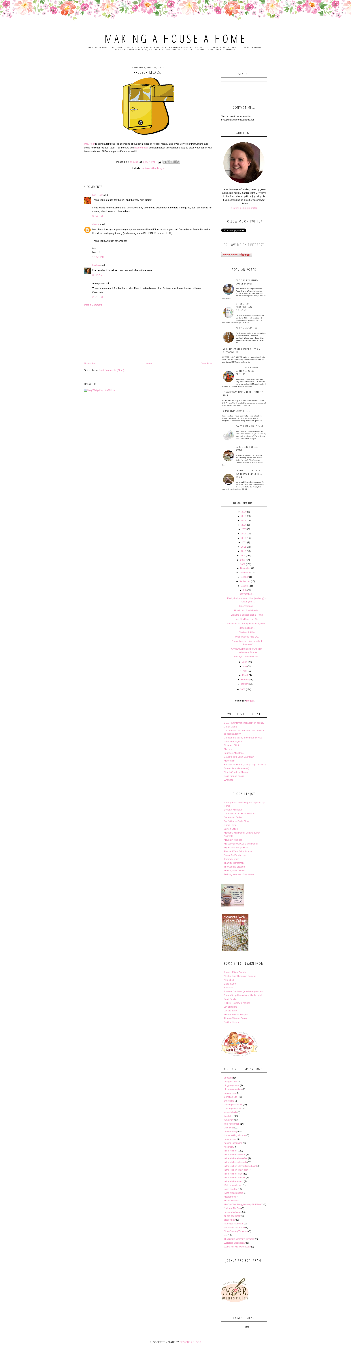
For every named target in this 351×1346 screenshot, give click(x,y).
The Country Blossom (234, 867)
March (245, 675)
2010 (243, 551)
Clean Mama (230, 726)
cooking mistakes (232, 1108)
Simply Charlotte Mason (236, 772)
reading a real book (233, 1223)
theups (95, 224)
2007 (242, 564)
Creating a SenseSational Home (247, 615)
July (245, 590)
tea (225, 1235)
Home (149, 363)
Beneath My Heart (233, 809)
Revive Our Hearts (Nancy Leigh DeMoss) (245, 764)
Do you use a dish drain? (249, 426)
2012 (244, 542)
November (244, 572)
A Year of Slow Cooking (235, 972)
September (244, 581)
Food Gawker (230, 999)
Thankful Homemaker (234, 863)
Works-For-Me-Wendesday (237, 1246)
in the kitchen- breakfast (236, 1158)
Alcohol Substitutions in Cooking (240, 976)
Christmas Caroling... (248, 328)
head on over (141, 147)
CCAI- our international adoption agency (244, 723)
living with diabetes (233, 1193)
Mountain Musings (233, 840)
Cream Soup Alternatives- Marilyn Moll (243, 995)
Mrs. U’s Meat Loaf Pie (247, 619)
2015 (244, 529)
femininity (228, 1120)
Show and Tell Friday (234, 1227)
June (244, 662)
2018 (243, 516)
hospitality (229, 1147)
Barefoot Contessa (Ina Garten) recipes (243, 991)
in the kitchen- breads (234, 1154)
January (245, 684)
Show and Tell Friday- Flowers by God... (246, 623)
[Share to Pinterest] (178, 162)
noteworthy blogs (153, 168)
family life (228, 1116)
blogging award (231, 1085)
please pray (230, 1220)
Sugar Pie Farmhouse (235, 855)
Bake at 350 (230, 984)
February (245, 679)
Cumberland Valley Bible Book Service (243, 737)
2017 (243, 520)
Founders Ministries (234, 753)
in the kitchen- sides (234, 1173)
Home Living (230, 825)
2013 (243, 538)
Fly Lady (228, 749)
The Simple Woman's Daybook (239, 1239)
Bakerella (228, 987)
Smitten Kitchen (231, 1022)
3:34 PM (97, 216)
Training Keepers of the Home (239, 874)
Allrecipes (229, 980)
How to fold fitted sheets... (246, 610)
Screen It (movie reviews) (236, 768)
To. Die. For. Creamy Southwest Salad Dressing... (247, 371)
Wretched (228, 780)
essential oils (230, 1112)
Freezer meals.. (246, 606)
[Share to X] (171, 162)
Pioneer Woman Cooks (235, 1018)
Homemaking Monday (235, 1135)
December (245, 568)
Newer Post (90, 363)
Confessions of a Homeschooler (240, 813)
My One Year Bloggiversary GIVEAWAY (243, 1204)
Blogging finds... (247, 628)
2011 (243, 547)
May (245, 666)
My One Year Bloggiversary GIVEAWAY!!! (244, 307)
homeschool (230, 1139)
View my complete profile (244, 208)
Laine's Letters (231, 829)
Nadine (96, 265)
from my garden (231, 1124)
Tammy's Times (231, 859)
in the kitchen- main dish (236, 1170)
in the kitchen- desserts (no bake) (240, 1166)
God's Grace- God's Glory (236, 821)
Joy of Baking (230, 1007)
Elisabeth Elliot (231, 745)
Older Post (206, 363)
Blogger (250, 701)
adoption (228, 1078)
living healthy (230, 1189)
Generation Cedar (233, 817)
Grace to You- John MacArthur (239, 757)
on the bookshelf (232, 1216)
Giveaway (229, 1127)
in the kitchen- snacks (234, 1177)
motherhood (230, 1197)
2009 (242, 555)
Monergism (229, 760)
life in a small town (233, 1185)
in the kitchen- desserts (235, 1162)
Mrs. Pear (89, 143)
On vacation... (247, 594)
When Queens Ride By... (247, 637)
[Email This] (164, 162)
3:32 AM (97, 275)
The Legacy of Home (234, 870)
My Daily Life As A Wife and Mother (241, 843)
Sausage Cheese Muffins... (246, 656)
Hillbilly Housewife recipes (237, 1003)
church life (229, 1101)
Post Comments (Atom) (111, 370)
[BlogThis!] (168, 162)
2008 (242, 560)
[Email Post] (159, 162)
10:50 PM (98, 257)
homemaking (230, 1131)
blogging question (233, 1089)
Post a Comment (93, 304)
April (245, 671)
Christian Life (230, 1097)
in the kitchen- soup (233, 1181)
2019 (244, 511)
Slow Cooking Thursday (236, 1231)
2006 (242, 689)
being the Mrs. (231, 1081)
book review (230, 1093)
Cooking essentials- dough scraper (247, 282)
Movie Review (231, 1200)
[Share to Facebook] (175, 162)
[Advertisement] (148, 334)
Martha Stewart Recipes (236, 1014)
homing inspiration (233, 1143)
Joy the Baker (230, 1010)
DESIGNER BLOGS (190, 1342)
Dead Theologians (233, 741)
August (244, 586)
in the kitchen (230, 1150)
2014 (243, 533)
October (245, 577)
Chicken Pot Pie (247, 632)
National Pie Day (232, 1208)
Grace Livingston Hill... (236, 410)
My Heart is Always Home (236, 847)
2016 (244, 525)
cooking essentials (233, 1104)
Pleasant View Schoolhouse (238, 851)
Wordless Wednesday (235, 1243)
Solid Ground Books (234, 776)
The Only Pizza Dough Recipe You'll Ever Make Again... (249, 474)
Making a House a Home (176, 38)
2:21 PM (97, 297)
